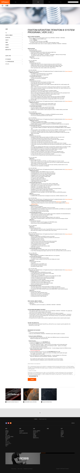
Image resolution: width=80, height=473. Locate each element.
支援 (38, 2)
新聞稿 (62, 434)
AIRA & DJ (7, 441)
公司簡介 (62, 430)
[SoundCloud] (10, 423)
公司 (60, 2)
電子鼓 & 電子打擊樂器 (9, 436)
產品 (6, 428)
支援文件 (34, 433)
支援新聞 (6, 44)
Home (2, 5)
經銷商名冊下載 (8, 49)
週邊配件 (6, 444)
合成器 (6, 433)
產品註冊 (6, 47)
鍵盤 (6, 434)
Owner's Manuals (68, 71)
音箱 (6, 440)
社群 (27, 2)
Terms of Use (20, 468)
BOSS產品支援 (8, 59)
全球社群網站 (21, 430)
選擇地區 (73, 423)
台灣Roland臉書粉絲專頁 (23, 433)
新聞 (49, 2)
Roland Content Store (42, 419)
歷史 (61, 435)
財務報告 (62, 433)
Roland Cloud (58, 201)
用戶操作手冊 (7, 37)
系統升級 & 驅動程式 (9, 35)
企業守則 (62, 436)
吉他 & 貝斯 (7, 435)
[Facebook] (6, 423)
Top (6, 32)
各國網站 (35, 419)
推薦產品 (6, 430)
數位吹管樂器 (7, 437)
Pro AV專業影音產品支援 (9, 61)
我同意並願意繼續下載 (33, 376)
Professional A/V (8, 443)
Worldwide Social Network (28, 468)
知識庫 (6, 42)
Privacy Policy (13, 468)
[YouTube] (8, 423)
